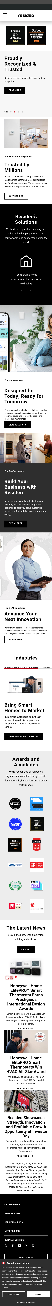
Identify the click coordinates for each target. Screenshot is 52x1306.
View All (26, 949)
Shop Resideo (16, 1213)
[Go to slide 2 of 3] (26, 290)
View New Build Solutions (23, 736)
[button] (26, 708)
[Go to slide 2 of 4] (15, 112)
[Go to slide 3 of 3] (30, 290)
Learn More (15, 639)
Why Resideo (16, 196)
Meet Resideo (16, 1230)
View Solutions (18, 424)
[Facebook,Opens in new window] (12, 1245)
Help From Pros (17, 1222)
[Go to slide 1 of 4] (11, 112)
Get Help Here (16, 1204)
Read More (23, 1028)
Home (26, 15)
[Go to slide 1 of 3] (22, 290)
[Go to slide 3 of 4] (18, 112)
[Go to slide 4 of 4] (22, 112)
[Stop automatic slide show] (6, 111)
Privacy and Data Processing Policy (28, 1274)
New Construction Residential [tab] (21, 667)
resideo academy (26, 270)
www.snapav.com (25, 1190)
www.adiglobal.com (31, 1187)
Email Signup (26, 1257)
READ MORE (15, 90)
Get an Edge (15, 523)
